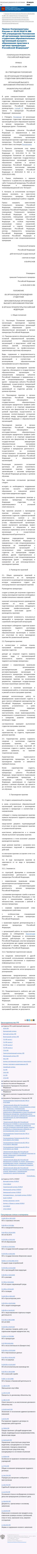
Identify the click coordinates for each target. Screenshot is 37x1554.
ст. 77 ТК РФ (5, 1466)
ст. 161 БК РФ (5, 1456)
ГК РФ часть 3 (7, 1045)
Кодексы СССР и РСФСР (11, 1179)
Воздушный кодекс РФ (11, 1036)
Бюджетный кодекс (9, 1031)
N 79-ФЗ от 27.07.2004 (8, 1246)
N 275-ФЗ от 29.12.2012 (8, 1253)
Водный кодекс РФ (9, 1034)
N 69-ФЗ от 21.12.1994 (8, 1225)
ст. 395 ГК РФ (6, 1400)
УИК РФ (5, 1072)
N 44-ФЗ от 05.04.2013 (8, 1357)
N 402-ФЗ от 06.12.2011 (8, 1296)
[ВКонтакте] (27, 1019)
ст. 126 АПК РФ (6, 1501)
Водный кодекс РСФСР (11, 1181)
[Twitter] (30, 1019)
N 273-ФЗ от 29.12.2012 (8, 1239)
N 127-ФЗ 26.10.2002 (7, 1343)
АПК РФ (6, 1028)
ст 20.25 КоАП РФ (7, 1409)
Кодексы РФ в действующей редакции (16, 1026)
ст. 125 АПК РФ (6, 1525)
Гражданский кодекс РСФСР (13, 1187)
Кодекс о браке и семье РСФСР (13, 1203)
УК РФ (5, 1075)
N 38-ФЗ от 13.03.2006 (8, 1275)
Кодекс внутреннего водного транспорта (17, 1061)
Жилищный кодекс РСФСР (12, 1189)
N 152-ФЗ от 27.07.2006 (8, 1350)
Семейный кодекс (9, 1067)
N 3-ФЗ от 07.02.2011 (8, 1289)
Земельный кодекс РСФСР (12, 1192)
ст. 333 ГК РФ (6, 1386)
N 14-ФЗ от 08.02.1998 (8, 1319)
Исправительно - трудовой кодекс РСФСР (17, 1195)
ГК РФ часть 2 (7, 1042)
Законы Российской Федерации (14, 1083)
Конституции (30, 934)
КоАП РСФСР (7, 1198)
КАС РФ (5, 1058)
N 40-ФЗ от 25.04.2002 (8, 1232)
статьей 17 (19, 108)
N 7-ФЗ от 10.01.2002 (8, 1282)
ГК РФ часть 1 (7, 1039)
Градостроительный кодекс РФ (13, 1053)
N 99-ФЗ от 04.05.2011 (8, 1310)
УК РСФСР (6, 1206)
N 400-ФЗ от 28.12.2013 (8, 1218)
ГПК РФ (5, 1050)
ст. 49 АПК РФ (6, 1511)
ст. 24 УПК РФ (6, 1492)
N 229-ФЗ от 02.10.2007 (8, 1364)
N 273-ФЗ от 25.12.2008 (8, 1268)
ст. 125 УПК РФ (6, 1485)
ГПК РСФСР (7, 1184)
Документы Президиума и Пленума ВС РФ (17, 1098)
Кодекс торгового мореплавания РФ (15, 1064)
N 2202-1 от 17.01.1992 (8, 1336)
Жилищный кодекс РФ (11, 1056)
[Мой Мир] (34, 1019)
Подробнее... (31, 1176)
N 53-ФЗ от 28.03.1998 (8, 1371)
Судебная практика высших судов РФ (16, 1081)
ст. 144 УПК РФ (6, 1475)
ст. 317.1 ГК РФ (6, 1393)
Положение (17, 117)
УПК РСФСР (7, 1209)
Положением (27, 144)
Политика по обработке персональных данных (16, 1542)
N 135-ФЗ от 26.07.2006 (8, 1303)
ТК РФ (5, 1069)
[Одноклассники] (32, 1019)
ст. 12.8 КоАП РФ (7, 1440)
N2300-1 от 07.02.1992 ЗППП (10, 1261)
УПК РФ (5, 1078)
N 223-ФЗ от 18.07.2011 (8, 1327)
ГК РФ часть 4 (8, 1047)
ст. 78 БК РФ (5, 1428)
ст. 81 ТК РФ (5, 1419)
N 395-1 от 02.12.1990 (8, 1378)
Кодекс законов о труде (11, 1200)
